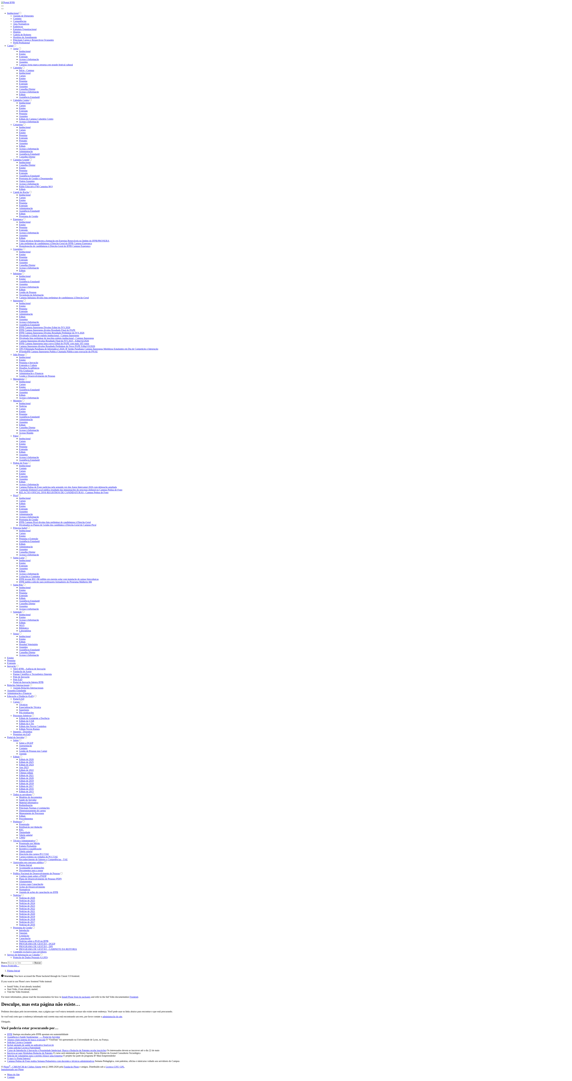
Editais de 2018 (26, 783)
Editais (22, 94)
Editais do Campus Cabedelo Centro (36, 119)
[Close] (2, 8)
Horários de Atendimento (25, 37)
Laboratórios (25, 630)
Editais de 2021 (26, 775)
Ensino (22, 54)
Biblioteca (24, 628)
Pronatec (23, 140)
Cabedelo (17, 67)
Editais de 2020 (26, 778)
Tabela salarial (25, 835)
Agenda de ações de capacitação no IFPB (38, 892)
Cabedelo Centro (21, 100)
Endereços (18, 26)
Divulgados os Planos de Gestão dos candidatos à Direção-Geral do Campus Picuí (57, 525)
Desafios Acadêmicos (29, 368)
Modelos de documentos (30, 797)
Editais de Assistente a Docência (34, 718)
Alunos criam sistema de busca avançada (26, 1039)
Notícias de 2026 (27, 898)
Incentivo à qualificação (30, 848)
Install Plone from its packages (76, 997)
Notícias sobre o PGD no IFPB (33, 941)
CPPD (22, 837)
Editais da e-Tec (26, 723)
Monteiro (17, 400)
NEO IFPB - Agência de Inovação (29, 669)
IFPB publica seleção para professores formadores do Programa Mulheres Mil (55, 582)
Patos (15, 436)
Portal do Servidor (15, 737)
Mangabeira (18, 379)
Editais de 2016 (26, 789)
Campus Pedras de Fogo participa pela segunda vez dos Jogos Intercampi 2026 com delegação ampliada (68, 487)
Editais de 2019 (26, 781)
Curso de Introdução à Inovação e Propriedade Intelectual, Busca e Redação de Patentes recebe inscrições (56, 1050)
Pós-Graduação (26, 370)
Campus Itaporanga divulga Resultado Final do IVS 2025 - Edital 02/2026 (54, 341)
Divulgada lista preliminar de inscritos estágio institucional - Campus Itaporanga (56, 338)
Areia (15, 48)
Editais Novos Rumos (29, 729)
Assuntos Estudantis (16, 690)
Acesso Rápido (26, 433)
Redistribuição (26, 805)
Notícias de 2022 (27, 908)
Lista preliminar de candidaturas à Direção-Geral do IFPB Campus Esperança (55, 243)
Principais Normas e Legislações (34, 808)
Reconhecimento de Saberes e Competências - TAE (43, 859)
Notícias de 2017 (27, 922)
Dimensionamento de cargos (32, 810)
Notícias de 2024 (27, 903)
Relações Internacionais (18, 685)
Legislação (24, 935)
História (17, 32)
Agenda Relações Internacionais (28, 688)
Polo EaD (17, 679)
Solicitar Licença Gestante (19, 1042)
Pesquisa (23, 81)
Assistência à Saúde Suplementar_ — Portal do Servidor (33, 1037)
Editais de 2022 (26, 770)
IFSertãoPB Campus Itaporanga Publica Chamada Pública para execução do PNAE (58, 351)
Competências (19, 21)
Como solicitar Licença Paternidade (24, 1047)
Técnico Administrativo (24, 840)
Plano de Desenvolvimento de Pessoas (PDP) (40, 879)
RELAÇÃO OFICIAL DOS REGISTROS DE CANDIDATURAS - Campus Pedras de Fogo (63, 492)
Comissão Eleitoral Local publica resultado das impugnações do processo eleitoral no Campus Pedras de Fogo (70, 490)
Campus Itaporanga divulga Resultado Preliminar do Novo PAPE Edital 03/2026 (57, 346)
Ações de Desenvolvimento (32, 887)
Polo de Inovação (21, 677)
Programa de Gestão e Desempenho (36, 178)
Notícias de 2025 (27, 900)
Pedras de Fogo (20, 463)
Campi (10, 45)
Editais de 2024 (26, 764)
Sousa (16, 633)
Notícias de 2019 (27, 916)
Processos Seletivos (22, 715)
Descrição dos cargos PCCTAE (34, 854)
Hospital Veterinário (28, 644)
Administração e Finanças (31, 373)
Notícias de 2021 (27, 911)
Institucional (13, 13)
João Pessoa (18, 354)
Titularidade (24, 832)
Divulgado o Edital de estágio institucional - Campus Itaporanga (49, 335)
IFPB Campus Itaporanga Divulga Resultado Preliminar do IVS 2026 (51, 333)
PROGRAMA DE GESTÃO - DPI (36, 946)
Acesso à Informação (29, 59)
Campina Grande (21, 159)
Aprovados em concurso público (28, 862)
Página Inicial (25, 865)
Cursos (22, 75)
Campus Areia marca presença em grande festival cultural (46, 64)
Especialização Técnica (30, 707)
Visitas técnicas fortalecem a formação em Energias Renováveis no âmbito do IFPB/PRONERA (64, 240)
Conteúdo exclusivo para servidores (30, 952)
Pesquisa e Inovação (28, 362)
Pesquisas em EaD (22, 734)
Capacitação (25, 938)
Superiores (24, 710)
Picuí (15, 495)
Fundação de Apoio (22, 671)
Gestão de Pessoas (27, 292)
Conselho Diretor (27, 89)
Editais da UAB (26, 721)
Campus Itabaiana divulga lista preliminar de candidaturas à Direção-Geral (54, 297)
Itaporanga (18, 300)
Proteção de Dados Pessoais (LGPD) (30, 957)
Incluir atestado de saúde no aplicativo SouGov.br (30, 1045)
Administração (26, 151)
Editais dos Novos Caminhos (32, 726)
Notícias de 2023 (27, 906)
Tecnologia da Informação (31, 295)
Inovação (11, 666)
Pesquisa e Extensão (28, 538)
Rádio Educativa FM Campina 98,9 (36, 186)
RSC (21, 829)
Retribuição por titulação (30, 827)
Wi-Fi (21, 625)
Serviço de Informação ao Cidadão (23, 955)
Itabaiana (17, 273)
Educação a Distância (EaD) (20, 696)
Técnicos (23, 704)
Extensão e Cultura (28, 365)
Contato (23, 468)
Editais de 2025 (26, 762)
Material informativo (28, 802)
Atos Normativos (21, 24)
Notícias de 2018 (27, 919)
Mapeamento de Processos (31, 813)
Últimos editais (26, 773)
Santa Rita (18, 585)
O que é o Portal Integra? (19, 1058)
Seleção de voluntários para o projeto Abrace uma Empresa (35, 1055)
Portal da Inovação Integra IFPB (28, 682)
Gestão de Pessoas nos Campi (33, 751)
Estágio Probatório (27, 846)
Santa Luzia (18, 557)
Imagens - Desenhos (22, 731)
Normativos (24, 889)
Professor (17, 821)
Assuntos (23, 62)
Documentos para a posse (31, 870)
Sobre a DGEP (26, 743)
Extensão (23, 56)
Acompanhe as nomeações (31, 868)
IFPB (9, 1034)
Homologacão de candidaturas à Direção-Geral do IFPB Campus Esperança (54, 246)
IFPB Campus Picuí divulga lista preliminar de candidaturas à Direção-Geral (55, 522)
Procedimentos (26, 818)
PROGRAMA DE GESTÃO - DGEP (37, 943)
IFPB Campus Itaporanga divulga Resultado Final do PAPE (47, 330)
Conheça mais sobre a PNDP (32, 876)
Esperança (18, 219)
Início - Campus (26, 70)
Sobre (16, 740)
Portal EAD (18, 699)
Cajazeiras (18, 124)
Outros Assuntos (27, 181)
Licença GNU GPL (115, 1067)
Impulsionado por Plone (12, 1069)
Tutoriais (23, 933)
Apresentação (25, 745)
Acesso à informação (29, 609)
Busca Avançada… (10, 965)
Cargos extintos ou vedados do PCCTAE (38, 857)
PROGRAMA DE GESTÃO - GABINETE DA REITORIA (48, 949)
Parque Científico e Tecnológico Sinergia (32, 674)
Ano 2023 (24, 767)
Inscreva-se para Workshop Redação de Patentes (30, 1053)
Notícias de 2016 (27, 924)
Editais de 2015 (26, 791)
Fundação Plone (71, 1067)
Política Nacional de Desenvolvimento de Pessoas (36, 873)
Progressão (24, 824)
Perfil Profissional (21, 42)
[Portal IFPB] (8, 2)
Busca (4, 962)
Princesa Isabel (20, 528)
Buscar (38, 963)
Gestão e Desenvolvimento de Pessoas (37, 376)
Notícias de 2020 (27, 914)
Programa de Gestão (28, 216)
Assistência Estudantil (29, 97)
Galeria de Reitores (22, 34)
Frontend (134, 997)
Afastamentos (25, 881)
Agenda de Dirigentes (23, 16)
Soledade (17, 612)
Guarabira (17, 249)
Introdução (24, 930)
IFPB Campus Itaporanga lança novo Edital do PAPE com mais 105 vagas (54, 343)
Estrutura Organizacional (24, 29)
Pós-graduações (26, 712)
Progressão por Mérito (29, 843)
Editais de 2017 (26, 786)
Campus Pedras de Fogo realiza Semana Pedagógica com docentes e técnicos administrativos (50, 1061)
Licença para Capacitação (31, 884)
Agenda (23, 753)
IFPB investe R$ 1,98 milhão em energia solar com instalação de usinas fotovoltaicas (59, 579)
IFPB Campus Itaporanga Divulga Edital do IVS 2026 (44, 327)
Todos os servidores (22, 794)
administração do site (112, 1016)
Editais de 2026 (26, 759)
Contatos (17, 18)
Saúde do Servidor (27, 800)
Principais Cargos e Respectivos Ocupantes (33, 40)
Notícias (23, 406)
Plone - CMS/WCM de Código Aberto (22, 1067)
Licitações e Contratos (29, 576)
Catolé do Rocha (21, 192)
